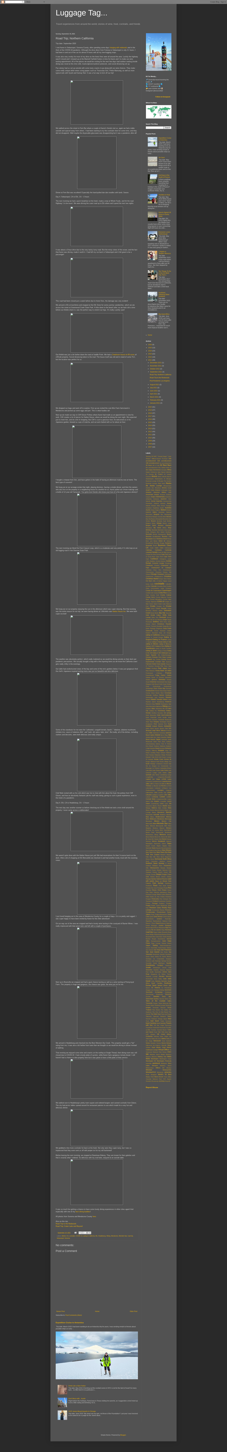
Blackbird (154, 530)
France (168, 673)
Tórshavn (154, 1018)
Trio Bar (156, 1025)
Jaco (154, 737)
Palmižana (168, 883)
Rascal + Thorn (150, 923)
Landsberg (163, 774)
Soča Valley (158, 978)
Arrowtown (149, 503)
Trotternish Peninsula (159, 1027)
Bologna (153, 532)
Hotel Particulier (151, 717)
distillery (156, 622)
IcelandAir (167, 726)
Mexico (156, 821)
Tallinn (169, 1001)
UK (158, 1034)
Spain (154, 985)
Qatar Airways (158, 916)
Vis (170, 1050)
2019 (150, 410)
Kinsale (151, 755)
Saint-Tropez (162, 947)
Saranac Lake (150, 961)
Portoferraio (161, 901)
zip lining (161, 1081)
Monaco (168, 828)
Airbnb (64, 1236)
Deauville (168, 613)
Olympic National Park (164, 870)
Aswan (169, 503)
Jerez (163, 741)
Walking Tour (162, 1056)
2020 (150, 407)
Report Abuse (152, 1087)
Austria (148, 510)
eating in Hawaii (157, 642)
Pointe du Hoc (154, 896)
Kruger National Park (152, 761)
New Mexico (158, 850)
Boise (147, 532)
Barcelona (149, 516)
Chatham (148, 570)
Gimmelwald (160, 682)
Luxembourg (155, 803)
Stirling (162, 990)
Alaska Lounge (156, 486)
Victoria (158, 1043)
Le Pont (168, 786)
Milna (147, 826)
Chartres (156, 565)
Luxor (162, 803)
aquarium (164, 499)
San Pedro (164, 952)
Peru (169, 888)
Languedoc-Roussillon (164, 777)
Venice (148, 1043)
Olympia (162, 868)
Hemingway (164, 704)
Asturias (162, 503)
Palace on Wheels (161, 881)
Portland (155, 901)
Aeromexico (157, 470)
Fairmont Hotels (151, 664)
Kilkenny (154, 750)
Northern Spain (152, 863)
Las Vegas (156, 779)
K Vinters (168, 744)
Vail (170, 1036)
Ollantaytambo (154, 868)
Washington (154, 1058)
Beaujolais (159, 519)
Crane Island (153, 604)
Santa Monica (166, 956)
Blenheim (161, 530)
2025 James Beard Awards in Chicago (82, 1411)
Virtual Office (163, 1050)
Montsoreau (149, 834)
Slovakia (161, 976)
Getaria (169, 679)
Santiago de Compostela (155, 958)
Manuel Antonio (159, 810)
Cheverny (158, 572)
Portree (148, 903)
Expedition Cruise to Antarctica (70, 1323)
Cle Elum (149, 581)
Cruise (168, 606)
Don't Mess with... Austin (77, 1399)
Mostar (169, 834)
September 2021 (156, 372)
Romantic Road (166, 932)
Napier (159, 845)
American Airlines (160, 492)
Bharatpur (149, 527)
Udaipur (152, 1034)
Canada (154, 552)
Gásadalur (168, 677)
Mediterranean (160, 817)
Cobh (152, 584)
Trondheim (149, 1027)
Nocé (162, 857)
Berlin (154, 525)
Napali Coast (150, 845)
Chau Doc (157, 570)
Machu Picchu (157, 806)
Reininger (154, 925)
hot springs (167, 713)
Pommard (168, 896)
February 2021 (155, 400)
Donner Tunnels (151, 626)
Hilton (153, 708)
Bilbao (164, 527)
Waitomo (154, 1056)
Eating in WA (157, 653)
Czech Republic (161, 608)
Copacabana (157, 590)
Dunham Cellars (165, 630)
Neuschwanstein (166, 848)
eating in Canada (165, 635)
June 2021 (154, 391)
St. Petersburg (166, 987)
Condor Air (149, 590)
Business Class (164, 545)
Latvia (169, 779)
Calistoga (149, 550)
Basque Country (157, 516)
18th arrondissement (152, 463)
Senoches (149, 970)
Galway (148, 677)
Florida (157, 670)
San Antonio (149, 950)
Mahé (169, 806)
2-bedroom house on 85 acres (123, 355)
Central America (160, 561)
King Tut (168, 750)
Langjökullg (149, 777)
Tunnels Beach (162, 1030)
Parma (169, 885)
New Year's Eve (151, 852)
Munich (164, 839)
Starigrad (157, 990)
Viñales (148, 1047)
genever (154, 679)
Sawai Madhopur (159, 963)
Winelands (160, 1072)
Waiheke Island (155, 1054)
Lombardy (155, 797)
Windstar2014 (151, 1072)
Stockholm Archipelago (154, 992)
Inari (147, 732)
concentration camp (157, 588)
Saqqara (168, 958)
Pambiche (149, 885)
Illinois (158, 730)
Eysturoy (168, 661)
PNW (147, 896)
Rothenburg (158, 934)
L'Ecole (165, 763)
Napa (169, 843)
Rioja (163, 930)
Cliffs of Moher (157, 581)
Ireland (157, 735)
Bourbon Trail (166, 536)
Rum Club (156, 936)
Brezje (169, 538)
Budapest (168, 543)
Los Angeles (155, 801)
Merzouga (168, 819)
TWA (159, 1032)
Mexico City (166, 821)
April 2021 (154, 394)
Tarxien (148, 1005)
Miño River (167, 826)
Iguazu (157, 728)
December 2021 (156, 363)
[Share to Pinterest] (90, 1233)
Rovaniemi (149, 936)
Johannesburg (150, 744)
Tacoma (161, 998)
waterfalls (148, 1063)
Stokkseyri (168, 992)
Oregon (158, 874)
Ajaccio (169, 476)
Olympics (148, 872)
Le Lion (161, 783)
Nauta (154, 848)
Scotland (160, 965)
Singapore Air (155, 974)
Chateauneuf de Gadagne (161, 567)
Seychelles (158, 972)
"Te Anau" (165, 458)
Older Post (133, 1311)
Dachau (155, 610)
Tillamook (148, 1016)
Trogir (162, 1025)
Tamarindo (149, 1003)
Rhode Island (150, 927)
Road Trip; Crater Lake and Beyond (69, 1226)
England (149, 659)
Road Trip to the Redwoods (66, 1224)
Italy (169, 735)
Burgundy (149, 545)
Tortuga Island (162, 1018)
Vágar (166, 1036)
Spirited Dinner (163, 985)
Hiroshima (159, 708)
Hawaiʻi (148, 699)
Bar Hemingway (166, 514)
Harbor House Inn (119, 611)
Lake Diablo (162, 772)
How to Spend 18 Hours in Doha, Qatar (165, 214)
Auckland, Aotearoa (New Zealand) (164, 294)
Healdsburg (102, 1236)
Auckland (148, 508)
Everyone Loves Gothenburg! (164, 233)
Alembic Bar (150, 488)
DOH (161, 621)
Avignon (157, 510)
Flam (147, 670)
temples (148, 1007)
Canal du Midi (162, 552)
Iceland (148, 726)
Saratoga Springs (160, 961)
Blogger (123, 1435)
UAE (147, 1034)
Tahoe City (168, 998)
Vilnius (169, 1045)
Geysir (148, 682)
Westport (155, 1065)
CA (67, 1236)
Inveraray (162, 732)
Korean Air (167, 759)
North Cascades (151, 861)
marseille (156, 814)
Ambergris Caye (166, 490)
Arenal (153, 501)
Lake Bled (149, 770)
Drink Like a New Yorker (77, 1386)
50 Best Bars (165, 465)
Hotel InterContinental (164, 715)
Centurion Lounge (158, 563)
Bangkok (156, 514)
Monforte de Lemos (152, 830)
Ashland (156, 503)
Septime (156, 970)
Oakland (148, 865)
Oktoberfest (167, 865)
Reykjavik (168, 925)
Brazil (165, 538)
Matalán (168, 814)
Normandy (158, 859)
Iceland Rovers (157, 726)
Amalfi (169, 488)
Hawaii (153, 699)
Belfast (169, 521)
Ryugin (154, 938)
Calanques (168, 548)
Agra (159, 472)
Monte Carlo (150, 832)
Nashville (148, 848)
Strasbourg (159, 994)
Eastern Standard (152, 633)
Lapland (148, 779)
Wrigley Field (150, 1076)
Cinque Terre (163, 578)
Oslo (147, 876)
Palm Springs (158, 883)
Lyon (166, 803)
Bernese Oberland (164, 525)
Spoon (148, 987)
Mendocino (114, 1236)
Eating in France (160, 639)
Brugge (162, 543)
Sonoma (67, 1238)
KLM (156, 757)
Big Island (157, 527)
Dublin (169, 628)
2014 (150, 425)
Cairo (161, 548)
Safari (164, 941)
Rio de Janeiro (156, 930)
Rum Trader (163, 936)
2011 (150, 435)
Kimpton (161, 750)
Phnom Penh (156, 890)
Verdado (153, 1043)
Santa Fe (158, 956)
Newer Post (60, 1311)
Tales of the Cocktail (155, 1001)
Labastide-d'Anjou (165, 768)
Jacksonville (149, 737)
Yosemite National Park (154, 1079)
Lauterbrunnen (157, 781)
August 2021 (154, 385)
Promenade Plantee (158, 910)
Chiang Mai (167, 572)
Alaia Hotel (161, 483)
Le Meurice (155, 786)
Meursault (149, 821)
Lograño (160, 794)
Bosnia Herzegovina (159, 534)
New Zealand (154, 854)
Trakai (162, 1021)
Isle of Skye (164, 735)
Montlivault (168, 832)
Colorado (154, 586)
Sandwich (168, 954)
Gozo (155, 688)
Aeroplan (164, 470)
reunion (161, 925)
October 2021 (155, 369)
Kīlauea (148, 750)
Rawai (158, 923)
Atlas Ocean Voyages (164, 505)
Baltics (155, 512)
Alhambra (158, 488)
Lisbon (169, 792)
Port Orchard (164, 899)
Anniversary (160, 497)
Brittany (169, 541)
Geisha (148, 679)
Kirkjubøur (158, 755)
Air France (158, 474)
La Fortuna (155, 768)
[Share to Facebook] (87, 1233)
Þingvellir (167, 1081)
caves (169, 559)
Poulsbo (168, 903)
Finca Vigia (167, 666)
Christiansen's (158, 576)
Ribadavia (162, 927)
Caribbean (154, 559)
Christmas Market (152, 579)
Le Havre (156, 783)
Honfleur (154, 713)
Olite (147, 868)
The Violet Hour (156, 1014)
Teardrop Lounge (160, 1005)
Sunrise (148, 996)
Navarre (158, 848)
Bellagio (159, 523)
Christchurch (149, 576)
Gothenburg (156, 686)
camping (148, 552)
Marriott (168, 812)
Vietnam (168, 1043)
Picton (169, 890)
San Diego (157, 950)
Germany (162, 679)
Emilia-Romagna (166, 655)
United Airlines (166, 1034)
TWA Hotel (164, 1032)
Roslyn (152, 934)
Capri (147, 559)
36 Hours (149, 465)
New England (150, 850)
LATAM (164, 779)
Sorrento (164, 981)
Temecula (168, 1005)
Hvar (155, 724)
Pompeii (148, 899)
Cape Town (167, 556)
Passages (160, 888)
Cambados (158, 550)
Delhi (147, 615)
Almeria (164, 488)
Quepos (159, 919)
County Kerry (150, 597)
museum (161, 841)
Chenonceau (150, 572)
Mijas (169, 823)
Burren (155, 545)
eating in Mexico (152, 644)
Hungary (156, 721)
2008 (150, 444)
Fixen (169, 668)
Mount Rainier (150, 837)
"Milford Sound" (156, 458)
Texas (169, 1007)
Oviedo (169, 876)
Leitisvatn (158, 788)
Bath (164, 516)
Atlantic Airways (151, 505)
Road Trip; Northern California (160, 375)
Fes (162, 666)
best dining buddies (83, 1212)
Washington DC (151, 1061)
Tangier (155, 1003)
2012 (150, 432)
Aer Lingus (149, 470)
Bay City (148, 519)
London (162, 797)
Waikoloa (168, 1054)
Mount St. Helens (160, 837)
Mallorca (154, 808)
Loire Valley (167, 794)
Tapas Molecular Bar (164, 1003)
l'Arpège (152, 763)
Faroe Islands (161, 664)
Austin (162, 508)
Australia (168, 508)
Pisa (147, 892)
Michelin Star (123, 1236)
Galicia (169, 675)
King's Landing (150, 752)
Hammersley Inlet (151, 697)
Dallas (160, 610)
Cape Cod (164, 554)
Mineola (152, 826)
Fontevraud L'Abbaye (154, 673)
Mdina (152, 817)
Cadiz (151, 548)
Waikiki (163, 1054)
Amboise (148, 492)
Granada (168, 688)
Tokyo (169, 1016)
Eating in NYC (150, 646)
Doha (165, 621)
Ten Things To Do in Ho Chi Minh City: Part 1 (165, 273)
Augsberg (156, 508)
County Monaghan (156, 599)
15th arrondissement (164, 461)
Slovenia (168, 976)
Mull (160, 839)
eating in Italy (167, 642)
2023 (150, 354)
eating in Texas (162, 650)
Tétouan (163, 1007)
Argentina (159, 501)
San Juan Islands (152, 952)
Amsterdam (149, 494)
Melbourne (153, 819)
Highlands (159, 706)
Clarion (169, 578)
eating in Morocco (165, 644)
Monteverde (159, 832)
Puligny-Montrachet (161, 914)
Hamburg (168, 695)
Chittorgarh (168, 574)
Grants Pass (159, 690)
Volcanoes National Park (154, 1052)
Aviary (153, 510)
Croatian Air (161, 606)
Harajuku (161, 697)
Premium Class (155, 908)
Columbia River (161, 586)
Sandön (162, 954)
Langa (169, 774)
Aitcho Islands (162, 476)
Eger (169, 653)
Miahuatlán (149, 823)
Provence (168, 910)
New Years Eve (162, 852)
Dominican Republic (164, 624)
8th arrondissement (152, 467)
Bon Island (160, 532)
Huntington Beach (165, 721)
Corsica (156, 593)
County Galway (165, 595)
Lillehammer (149, 792)
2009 (150, 441)
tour (169, 1019)
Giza (166, 682)
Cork (151, 593)
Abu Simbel (162, 467)
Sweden (156, 996)
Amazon (157, 490)
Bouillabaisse (157, 536)
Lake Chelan (156, 770)
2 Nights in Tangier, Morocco (165, 252)
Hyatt (169, 724)
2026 (150, 345)
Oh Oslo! (162, 158)
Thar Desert (156, 1010)
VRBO (169, 1052)
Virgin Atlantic (156, 1047)
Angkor (153, 497)
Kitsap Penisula (166, 755)
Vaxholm (168, 1041)
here (94, 1216)
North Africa (167, 859)
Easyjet (169, 633)
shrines (164, 972)
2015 (150, 422)
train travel (155, 1021)
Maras (154, 812)
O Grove (168, 863)
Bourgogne (149, 538)
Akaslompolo (150, 478)
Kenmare (162, 748)
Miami (155, 823)
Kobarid (150, 759)
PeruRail (148, 890)
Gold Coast (162, 684)
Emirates (148, 657)
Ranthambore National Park (162, 921)
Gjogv (169, 682)
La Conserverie (163, 766)
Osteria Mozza (155, 876)
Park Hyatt (162, 885)
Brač (154, 538)
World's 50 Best (164, 1074)
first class (162, 668)
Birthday (148, 530)
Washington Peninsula (164, 1061)
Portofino (168, 901)
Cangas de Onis (151, 554)
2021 (150, 360)
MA (170, 803)
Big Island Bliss (164, 314)
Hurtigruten (149, 724)
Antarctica (168, 497)
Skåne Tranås (166, 974)
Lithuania (148, 794)
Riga (166, 927)
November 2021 (156, 366)
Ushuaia (156, 1036)
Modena (155, 828)
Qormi (165, 916)
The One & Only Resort (160, 1012)
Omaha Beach (157, 872)
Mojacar (162, 828)
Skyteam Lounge (151, 976)
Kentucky (168, 748)
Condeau (168, 588)
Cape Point (159, 556)
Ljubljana (155, 794)
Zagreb (169, 1079)
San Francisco (166, 950)
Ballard (169, 510)
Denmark (162, 617)
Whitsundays (150, 1068)
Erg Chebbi (156, 659)
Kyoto (147, 763)
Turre (155, 1032)
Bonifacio (168, 532)
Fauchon (151, 666)
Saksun (169, 947)
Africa (169, 470)
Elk (96, 1236)
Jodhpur (168, 741)
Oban (160, 865)
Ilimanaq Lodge (151, 730)
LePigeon (165, 788)
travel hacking (151, 1023)
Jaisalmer (164, 737)
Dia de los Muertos (156, 619)
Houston (154, 719)
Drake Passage (151, 628)
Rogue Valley (157, 932)
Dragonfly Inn (167, 626)
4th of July (156, 465)
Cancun (169, 552)
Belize (154, 523)
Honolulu (160, 713)
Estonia (163, 659)
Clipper (165, 581)
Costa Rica (162, 593)
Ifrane (152, 728)
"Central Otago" (162, 456)
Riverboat (168, 930)
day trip (162, 613)
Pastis (165, 888)
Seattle (148, 967)
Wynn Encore (158, 1076)
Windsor (168, 1068)
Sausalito (148, 963)
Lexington (160, 790)
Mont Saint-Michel (165, 830)
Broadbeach (149, 543)
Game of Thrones (157, 677)
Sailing (155, 945)
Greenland (168, 693)
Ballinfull (148, 512)
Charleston (149, 565)
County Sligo (167, 599)
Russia (169, 936)
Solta (152, 981)
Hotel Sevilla (162, 717)
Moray (156, 834)
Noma (152, 859)
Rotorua (164, 934)
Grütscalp (149, 695)
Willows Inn (160, 1068)
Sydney (156, 998)
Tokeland (163, 1016)
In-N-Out (168, 730)
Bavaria (168, 516)
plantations (163, 892)
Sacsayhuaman (156, 941)
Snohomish (149, 978)
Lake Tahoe (155, 774)
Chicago (154, 574)
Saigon (148, 945)
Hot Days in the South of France (164, 176)
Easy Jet (162, 633)
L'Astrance (159, 763)
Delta (164, 615)
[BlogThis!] (82, 1233)
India (150, 732)
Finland (148, 668)
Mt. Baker (168, 837)
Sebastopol (60, 1238)
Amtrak (156, 494)
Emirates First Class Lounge (161, 657)
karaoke (152, 748)
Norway (161, 863)
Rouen (169, 934)
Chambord (168, 563)
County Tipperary (151, 601)
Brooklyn (156, 543)
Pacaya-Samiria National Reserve (157, 879)
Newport (162, 854)
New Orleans (166, 850)
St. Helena (155, 988)
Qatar (151, 916)
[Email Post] (75, 1233)
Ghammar (153, 682)
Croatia (152, 606)
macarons (149, 806)
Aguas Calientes (166, 472)
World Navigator (151, 1074)
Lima (155, 792)
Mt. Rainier (155, 839)
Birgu (169, 527)
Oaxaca (155, 865)
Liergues (168, 790)
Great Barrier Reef (157, 693)
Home (97, 1311)
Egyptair (153, 655)
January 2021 (155, 403)
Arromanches (167, 501)
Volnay (164, 1052)
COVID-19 (79, 1236)
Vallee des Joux (156, 1038)
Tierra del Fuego (166, 1014)
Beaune (153, 521)
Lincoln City (162, 792)
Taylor (152, 1005)
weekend (156, 1063)
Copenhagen (166, 590)
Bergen (148, 525)
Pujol (152, 914)
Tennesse (156, 1007)
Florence (152, 670)
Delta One (155, 617)
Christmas (167, 576)
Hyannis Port (162, 724)
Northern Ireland (165, 861)
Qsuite (169, 916)
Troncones (168, 1025)
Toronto (148, 1018)
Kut (170, 761)
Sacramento (161, 938)
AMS (169, 492)
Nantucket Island (160, 843)
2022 (150, 357)
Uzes (161, 1036)
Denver (169, 617)
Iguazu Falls (164, 728)
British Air (162, 541)
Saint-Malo (154, 947)
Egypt (147, 655)
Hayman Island (151, 701)
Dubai (165, 628)
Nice (151, 857)
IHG (170, 728)
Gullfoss (155, 695)
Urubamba (149, 1036)
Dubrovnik (149, 630)
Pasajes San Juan (151, 888)
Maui (147, 817)
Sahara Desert (166, 943)
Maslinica (163, 814)
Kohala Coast (158, 759)
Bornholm (149, 534)
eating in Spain (151, 651)
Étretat (169, 659)
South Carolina (156, 983)
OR (170, 872)
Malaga (148, 808)
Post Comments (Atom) (73, 1315)
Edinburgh (164, 653)
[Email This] (80, 1233)
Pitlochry (156, 892)
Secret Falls (166, 967)
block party (167, 530)
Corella (148, 593)
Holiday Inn (153, 710)
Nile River (156, 857)
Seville (152, 972)
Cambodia (168, 550)
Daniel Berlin (154, 613)
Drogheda (159, 628)
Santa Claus (150, 956)
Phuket (164, 890)
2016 (150, 419)
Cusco (153, 608)
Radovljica (168, 919)
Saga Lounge (156, 943)
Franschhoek (150, 675)
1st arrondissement (165, 463)
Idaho (147, 728)
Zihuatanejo (155, 1081)
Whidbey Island (165, 1065)
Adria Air (168, 467)
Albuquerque (167, 485)
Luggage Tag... (81, 12)
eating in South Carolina (163, 648)
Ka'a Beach (149, 746)
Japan (158, 739)
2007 (150, 447)
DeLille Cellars (156, 615)
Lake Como (164, 770)
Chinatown (160, 574)
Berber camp (167, 523)
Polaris (163, 896)
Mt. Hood (148, 839)
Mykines (168, 841)
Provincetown (161, 912)
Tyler (170, 1032)
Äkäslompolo (159, 478)
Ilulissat (163, 730)
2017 (150, 416)
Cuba (148, 608)
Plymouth (168, 894)
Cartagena (163, 559)
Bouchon (148, 536)
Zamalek (148, 1081)
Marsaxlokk (149, 814)
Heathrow (168, 701)
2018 (150, 413)
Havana (168, 697)
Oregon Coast (166, 874)
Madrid (165, 806)
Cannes (158, 554)
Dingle (165, 619)
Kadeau (156, 746)
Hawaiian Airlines (162, 699)
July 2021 (153, 388)
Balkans (164, 510)
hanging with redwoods (118, 48)
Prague (148, 905)
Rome (147, 934)
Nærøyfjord (149, 843)
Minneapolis (159, 826)
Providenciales (150, 912)
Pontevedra (155, 899)
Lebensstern (149, 788)
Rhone (156, 927)
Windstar (149, 1070)
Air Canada (150, 474)
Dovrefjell (159, 626)
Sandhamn (156, 954)
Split (170, 985)
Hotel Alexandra (151, 715)
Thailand (148, 1010)
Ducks (156, 630)
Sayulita (168, 963)
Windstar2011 (167, 1070)
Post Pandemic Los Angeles (160, 381)
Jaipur (159, 737)
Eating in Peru (159, 646)
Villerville (163, 1045)
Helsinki (157, 704)
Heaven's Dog (150, 704)
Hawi (169, 699)
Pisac (151, 892)
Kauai (157, 748)
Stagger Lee (150, 990)
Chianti (148, 574)
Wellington (164, 1063)
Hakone (161, 695)
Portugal (154, 903)
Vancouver (157, 1041)
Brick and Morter (151, 541)
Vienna (163, 1043)
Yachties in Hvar (164, 195)
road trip (130, 1236)
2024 (150, 351)
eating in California (89, 1236)
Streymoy (168, 994)
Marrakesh (160, 812)
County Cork (154, 595)
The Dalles (164, 1010)
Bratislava (160, 538)
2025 (150, 348)
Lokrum (148, 797)
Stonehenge (149, 994)
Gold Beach (155, 684)
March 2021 (154, 397)
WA (147, 1054)
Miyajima (148, 828)
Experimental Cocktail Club (155, 661)
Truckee (153, 1030)
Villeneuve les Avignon (153, 1045)
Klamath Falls (150, 757)
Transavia (168, 1021)
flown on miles (165, 671)
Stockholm (168, 990)
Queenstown (150, 919)
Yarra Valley (167, 1076)
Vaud (163, 1041)
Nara (169, 845)
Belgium (148, 523)
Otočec (163, 876)
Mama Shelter (150, 810)
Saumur (169, 961)
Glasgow (148, 684)
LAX (151, 783)
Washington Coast (165, 1058)
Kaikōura (162, 746)
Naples (164, 845)
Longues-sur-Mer (161, 799)
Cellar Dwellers (150, 561)
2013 (150, 428)
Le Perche (162, 786)
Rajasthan (149, 921)
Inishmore (156, 732)
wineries (167, 1072)
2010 (150, 438)
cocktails (72, 1236)
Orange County (150, 874)
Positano (161, 903)
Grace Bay (161, 688)
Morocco (163, 834)
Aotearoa (156, 499)
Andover (162, 494)
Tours (147, 1021)
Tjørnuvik (156, 1016)
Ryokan (148, 938)
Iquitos (152, 735)
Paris (155, 885)
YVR (164, 1079)
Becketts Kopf (161, 521)
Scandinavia (150, 965)
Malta (169, 808)
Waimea (148, 1056)
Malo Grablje (162, 808)
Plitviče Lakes (161, 894)
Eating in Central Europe (154, 637)
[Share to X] (85, 1233)
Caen (156, 548)
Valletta (163, 1038)
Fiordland (154, 668)
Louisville (163, 801)
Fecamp (157, 666)
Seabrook (168, 965)
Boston (169, 534)
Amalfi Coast (150, 490)
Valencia (148, 1038)
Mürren (154, 841)
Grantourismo (150, 690)
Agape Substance (151, 472)
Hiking (108, 1236)
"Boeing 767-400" (151, 456)
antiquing (148, 499)
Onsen (166, 872)
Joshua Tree (160, 744)
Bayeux (153, 519)
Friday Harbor (160, 675)
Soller (165, 978)
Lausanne (149, 781)
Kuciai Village (164, 761)
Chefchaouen (167, 570)
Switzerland (149, 998)
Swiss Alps (166, 996)
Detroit (148, 619)
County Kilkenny (161, 597)
